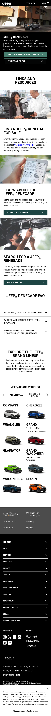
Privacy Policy (11, 704)
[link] (6, 3)
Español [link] (29, 528)
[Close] (47, 689)
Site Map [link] (30, 521)
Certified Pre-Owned (23, 145)
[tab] (16, 395)
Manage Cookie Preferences (25, 711)
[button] (32, 3)
